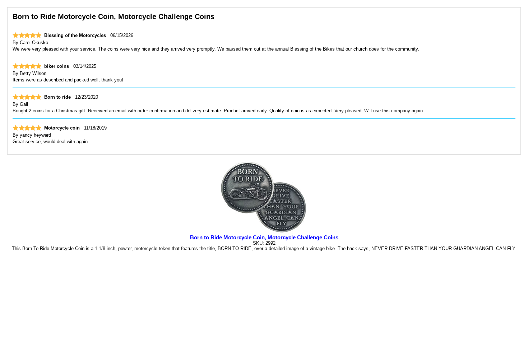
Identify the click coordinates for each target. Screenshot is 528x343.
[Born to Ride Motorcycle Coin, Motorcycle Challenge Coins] (264, 232)
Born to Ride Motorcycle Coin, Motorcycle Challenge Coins (264, 237)
